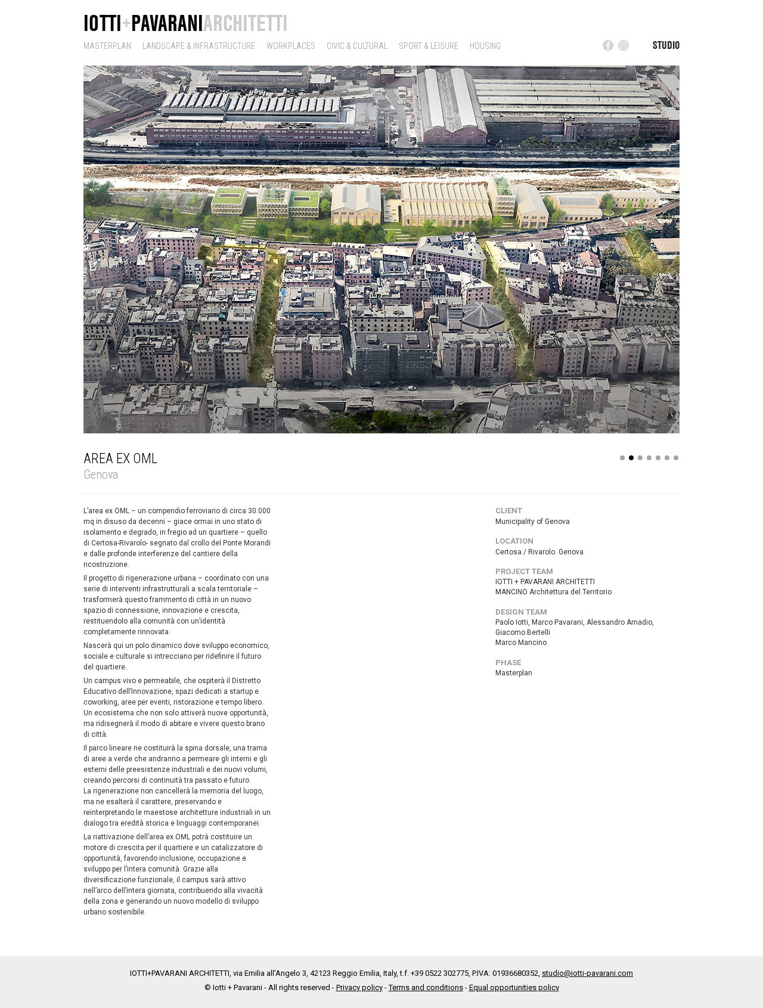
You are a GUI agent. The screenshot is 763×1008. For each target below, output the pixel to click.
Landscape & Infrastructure (198, 46)
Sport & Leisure (428, 46)
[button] (104, 247)
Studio (666, 45)
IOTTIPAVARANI (185, 22)
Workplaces (290, 46)
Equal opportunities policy (514, 987)
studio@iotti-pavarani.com (587, 973)
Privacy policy (359, 987)
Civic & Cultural (357, 46)
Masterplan (107, 46)
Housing (485, 46)
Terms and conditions (426, 987)
